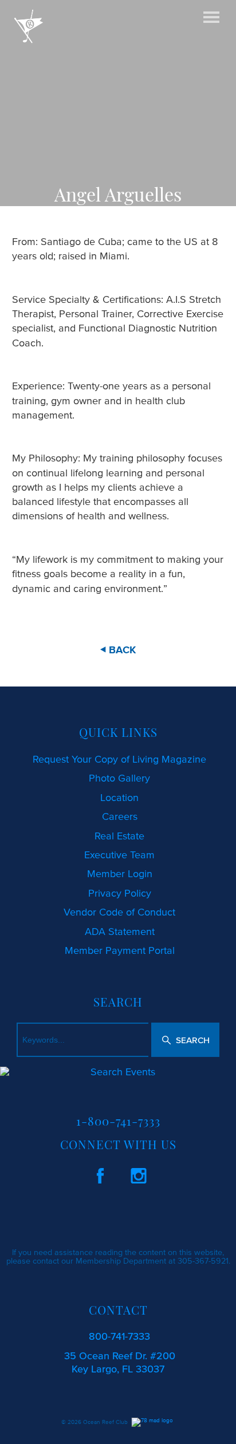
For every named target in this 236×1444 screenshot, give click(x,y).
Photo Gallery (119, 778)
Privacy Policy (119, 893)
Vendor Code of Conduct (119, 912)
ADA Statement (120, 931)
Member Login (119, 873)
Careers (119, 816)
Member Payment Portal (120, 950)
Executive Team (119, 855)
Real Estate (119, 836)
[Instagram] (138, 1173)
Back (122, 650)
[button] (185, 1040)
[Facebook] (100, 1173)
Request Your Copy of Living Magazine (119, 759)
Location (119, 797)
